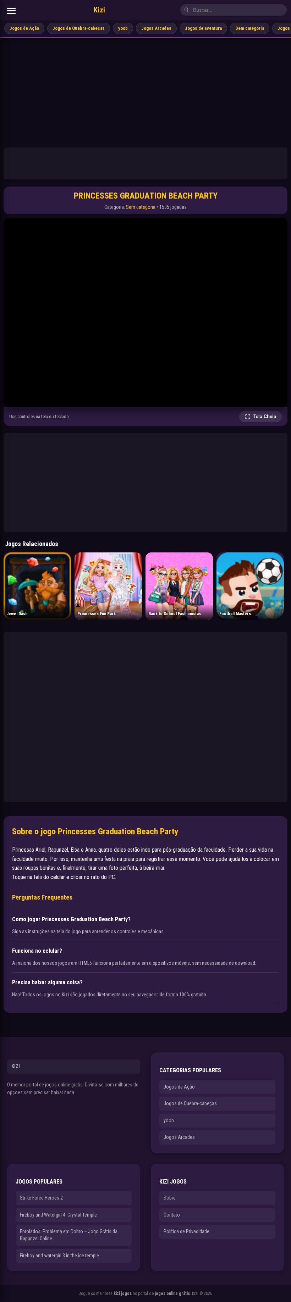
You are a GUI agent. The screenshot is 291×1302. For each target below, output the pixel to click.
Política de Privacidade (186, 1231)
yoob (123, 28)
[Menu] (11, 10)
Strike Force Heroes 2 (41, 1198)
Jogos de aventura (203, 28)
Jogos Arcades (156, 28)
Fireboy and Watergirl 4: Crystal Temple (58, 1215)
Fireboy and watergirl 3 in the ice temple (59, 1255)
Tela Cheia (264, 416)
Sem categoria (249, 28)
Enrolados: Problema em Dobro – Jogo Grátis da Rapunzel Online (68, 1235)
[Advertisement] (145, 90)
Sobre (170, 1198)
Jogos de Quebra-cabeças (79, 28)
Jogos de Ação (24, 28)
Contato (172, 1215)
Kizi (99, 10)
